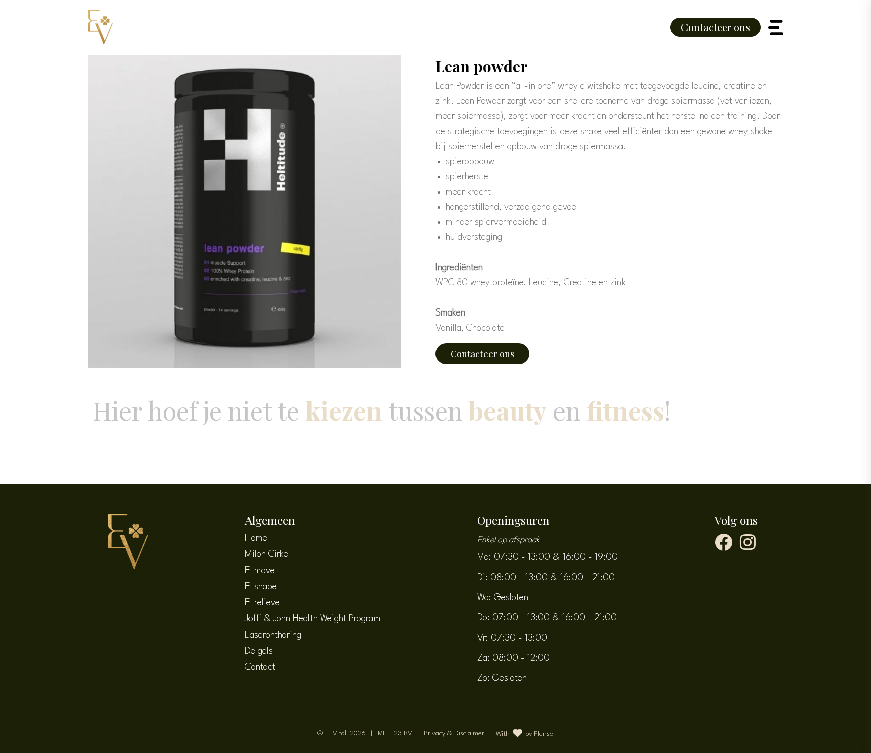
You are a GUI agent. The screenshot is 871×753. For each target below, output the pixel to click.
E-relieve (262, 602)
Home (256, 538)
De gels (259, 651)
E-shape (261, 586)
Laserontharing (273, 635)
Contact (260, 667)
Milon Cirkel (267, 554)
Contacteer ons (715, 27)
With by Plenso (525, 733)
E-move (260, 570)
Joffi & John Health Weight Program (313, 618)
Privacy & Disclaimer (454, 733)
